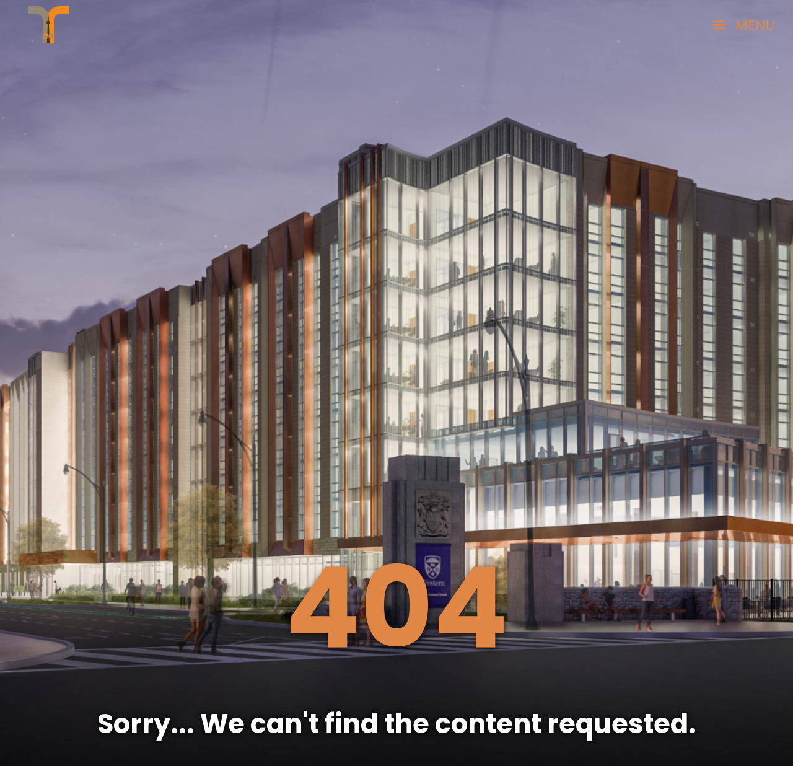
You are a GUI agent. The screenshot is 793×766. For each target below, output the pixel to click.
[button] (743, 24)
